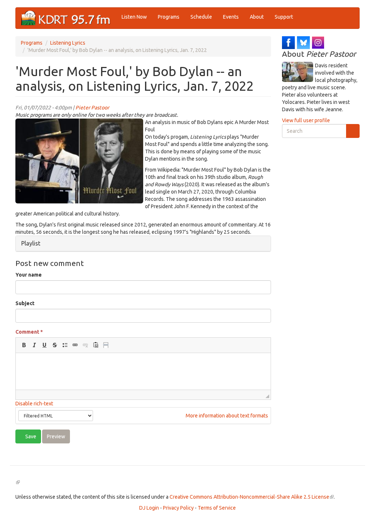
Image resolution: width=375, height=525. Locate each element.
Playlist (30, 243)
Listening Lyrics (67, 43)
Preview (56, 436)
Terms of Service (217, 508)
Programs (168, 17)
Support (284, 17)
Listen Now (134, 17)
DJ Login (149, 508)
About (257, 17)
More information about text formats (226, 416)
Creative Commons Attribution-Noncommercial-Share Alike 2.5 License (252, 497)
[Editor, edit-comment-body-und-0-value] (143, 371)
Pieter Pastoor (92, 107)
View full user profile (306, 120)
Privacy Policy (178, 508)
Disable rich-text (34, 403)
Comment (29, 332)
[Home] (68, 18)
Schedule (201, 17)
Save (30, 436)
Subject (24, 303)
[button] (24, 345)
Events (231, 17)
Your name (28, 275)
